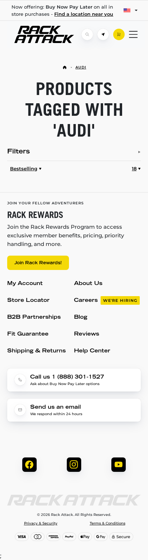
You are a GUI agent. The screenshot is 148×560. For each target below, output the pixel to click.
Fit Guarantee (27, 334)
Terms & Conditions (107, 523)
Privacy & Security (40, 523)
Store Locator (28, 300)
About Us (88, 283)
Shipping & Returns (36, 351)
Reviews (86, 334)
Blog (80, 317)
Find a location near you (83, 14)
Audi (80, 67)
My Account (25, 283)
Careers (105, 300)
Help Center (92, 351)
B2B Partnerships (34, 317)
